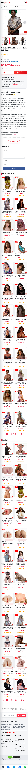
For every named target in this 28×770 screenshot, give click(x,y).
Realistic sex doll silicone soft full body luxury (20, 319)
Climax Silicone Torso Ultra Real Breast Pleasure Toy (20, 607)
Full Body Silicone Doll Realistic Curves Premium (7, 362)
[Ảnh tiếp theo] (24, 22)
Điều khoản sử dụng (7, 739)
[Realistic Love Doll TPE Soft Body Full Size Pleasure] (21, 417)
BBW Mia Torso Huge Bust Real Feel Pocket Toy (7, 543)
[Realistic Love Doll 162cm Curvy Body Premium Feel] (7, 225)
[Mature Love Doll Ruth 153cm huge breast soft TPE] (7, 396)
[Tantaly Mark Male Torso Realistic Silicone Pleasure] (21, 449)
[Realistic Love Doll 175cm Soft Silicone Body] (7, 204)
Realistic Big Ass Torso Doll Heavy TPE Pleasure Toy (21, 543)
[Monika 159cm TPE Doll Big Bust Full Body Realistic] (21, 225)
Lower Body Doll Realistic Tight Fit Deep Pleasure (21, 650)
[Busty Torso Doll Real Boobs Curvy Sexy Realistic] (7, 598)
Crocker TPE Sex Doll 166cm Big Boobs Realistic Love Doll (7, 426)
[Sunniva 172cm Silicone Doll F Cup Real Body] (21, 353)
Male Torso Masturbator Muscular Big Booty (7, 586)
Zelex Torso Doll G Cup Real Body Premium (21, 478)
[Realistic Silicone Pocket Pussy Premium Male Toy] (7, 470)
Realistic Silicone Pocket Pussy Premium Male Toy (7, 479)
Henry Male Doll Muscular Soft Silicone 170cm (7, 341)
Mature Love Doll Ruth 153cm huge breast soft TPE (7, 405)
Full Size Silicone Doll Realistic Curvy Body (7, 276)
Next (25, 41)
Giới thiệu (4, 744)
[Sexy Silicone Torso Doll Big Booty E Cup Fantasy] (7, 492)
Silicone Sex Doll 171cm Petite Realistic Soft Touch (7, 693)
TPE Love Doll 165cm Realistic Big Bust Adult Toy (21, 255)
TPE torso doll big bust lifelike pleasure (21, 521)
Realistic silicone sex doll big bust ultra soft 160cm (7, 628)
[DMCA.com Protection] (14, 757)
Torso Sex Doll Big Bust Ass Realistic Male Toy (21, 670)
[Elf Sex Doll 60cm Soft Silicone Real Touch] (7, 182)
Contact (4, 746)
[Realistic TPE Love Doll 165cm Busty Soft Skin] (21, 396)
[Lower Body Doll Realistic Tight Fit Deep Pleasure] (21, 641)
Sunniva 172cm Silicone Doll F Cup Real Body (21, 361)
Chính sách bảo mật (7, 741)
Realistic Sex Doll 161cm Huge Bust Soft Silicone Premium (7, 319)
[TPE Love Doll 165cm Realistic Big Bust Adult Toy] (21, 246)
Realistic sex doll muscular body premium (7, 650)
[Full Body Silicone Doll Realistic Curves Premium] (7, 353)
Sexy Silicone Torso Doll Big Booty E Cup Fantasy (7, 500)
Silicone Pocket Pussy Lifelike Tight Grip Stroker (7, 522)
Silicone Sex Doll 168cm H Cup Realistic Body (7, 298)
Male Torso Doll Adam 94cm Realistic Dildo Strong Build (20, 586)
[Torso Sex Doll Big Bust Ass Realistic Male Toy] (21, 662)
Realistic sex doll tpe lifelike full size (20, 627)
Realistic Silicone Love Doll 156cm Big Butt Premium (7, 255)
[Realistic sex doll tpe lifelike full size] (21, 620)
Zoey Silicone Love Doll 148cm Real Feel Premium (7, 383)
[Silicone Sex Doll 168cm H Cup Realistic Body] (7, 289)
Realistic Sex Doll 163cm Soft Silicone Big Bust (20, 693)
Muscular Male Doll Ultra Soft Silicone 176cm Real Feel (7, 458)
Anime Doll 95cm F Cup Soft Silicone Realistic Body (7, 564)
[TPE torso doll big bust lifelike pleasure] (21, 513)
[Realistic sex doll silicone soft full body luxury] (21, 311)
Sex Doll (5, 440)
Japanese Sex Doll (13, 61)
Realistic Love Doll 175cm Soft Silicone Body (7, 212)
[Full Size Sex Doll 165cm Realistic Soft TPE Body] (21, 268)
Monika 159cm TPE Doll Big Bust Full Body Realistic (21, 234)
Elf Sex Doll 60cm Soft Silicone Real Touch (7, 190)
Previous (2, 41)
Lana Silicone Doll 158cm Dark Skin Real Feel (20, 341)
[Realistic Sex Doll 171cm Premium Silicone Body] (21, 289)
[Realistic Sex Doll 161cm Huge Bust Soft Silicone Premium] (7, 311)
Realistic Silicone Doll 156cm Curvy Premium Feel (20, 191)
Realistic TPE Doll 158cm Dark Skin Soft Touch (20, 383)
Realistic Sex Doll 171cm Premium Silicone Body (20, 297)
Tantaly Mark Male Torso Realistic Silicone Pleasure (21, 458)
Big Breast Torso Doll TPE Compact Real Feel (7, 670)
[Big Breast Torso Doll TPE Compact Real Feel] (7, 662)
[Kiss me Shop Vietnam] (8, 2)
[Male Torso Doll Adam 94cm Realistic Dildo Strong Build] (21, 577)
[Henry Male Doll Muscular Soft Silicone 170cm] (7, 332)
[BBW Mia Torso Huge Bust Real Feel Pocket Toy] (7, 534)
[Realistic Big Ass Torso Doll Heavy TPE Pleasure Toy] (21, 534)
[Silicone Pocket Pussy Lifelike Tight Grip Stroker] (7, 513)
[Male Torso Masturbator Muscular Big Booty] (7, 577)
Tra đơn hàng (21, 715)
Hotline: (8, 732)
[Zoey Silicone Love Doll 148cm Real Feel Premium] (7, 375)
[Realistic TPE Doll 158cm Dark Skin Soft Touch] (21, 375)
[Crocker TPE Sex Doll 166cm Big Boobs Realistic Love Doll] (7, 417)
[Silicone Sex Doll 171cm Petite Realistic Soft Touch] (7, 684)
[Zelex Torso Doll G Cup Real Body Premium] (21, 470)
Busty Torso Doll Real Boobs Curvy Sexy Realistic (7, 607)
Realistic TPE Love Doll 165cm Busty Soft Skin (21, 404)
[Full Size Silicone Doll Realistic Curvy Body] (7, 268)
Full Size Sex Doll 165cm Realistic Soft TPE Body (20, 277)
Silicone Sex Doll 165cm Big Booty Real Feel (20, 212)
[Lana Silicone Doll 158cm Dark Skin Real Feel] (21, 332)
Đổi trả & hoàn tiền (20, 750)
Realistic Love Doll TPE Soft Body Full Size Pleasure (21, 426)
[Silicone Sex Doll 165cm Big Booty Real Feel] (21, 204)
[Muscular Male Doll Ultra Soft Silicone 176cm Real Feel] (7, 449)
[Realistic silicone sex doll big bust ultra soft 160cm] (7, 620)
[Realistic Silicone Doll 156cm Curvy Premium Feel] (21, 182)
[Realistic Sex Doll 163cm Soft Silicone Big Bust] (21, 684)
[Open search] (22, 2)
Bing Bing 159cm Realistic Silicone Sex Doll (20, 564)
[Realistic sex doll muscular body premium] (7, 641)
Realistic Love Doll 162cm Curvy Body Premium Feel (7, 234)
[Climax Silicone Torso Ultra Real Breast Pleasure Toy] (21, 598)
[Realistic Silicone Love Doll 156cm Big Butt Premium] (7, 246)
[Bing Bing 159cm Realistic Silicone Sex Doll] (21, 556)
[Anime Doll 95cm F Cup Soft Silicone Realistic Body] (7, 556)
